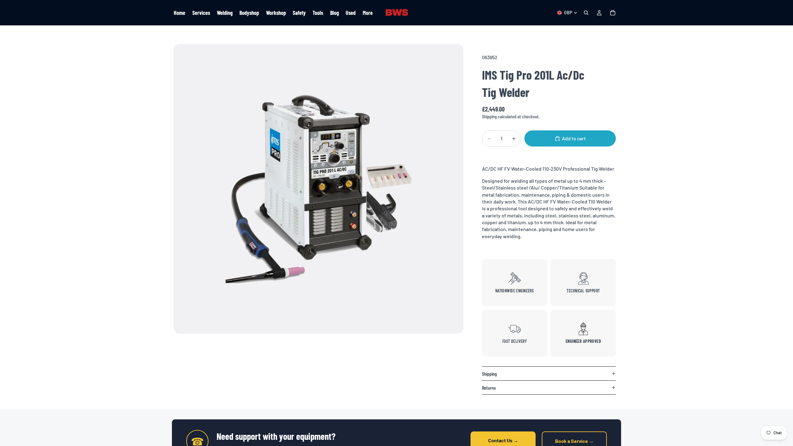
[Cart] (613, 13)
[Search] (586, 13)
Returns (489, 388)
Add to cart (574, 138)
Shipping (489, 374)
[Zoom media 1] (318, 189)
